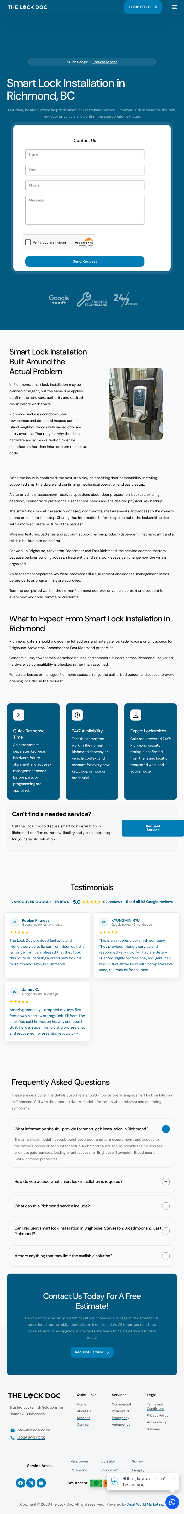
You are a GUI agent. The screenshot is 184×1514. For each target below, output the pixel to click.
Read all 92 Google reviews (149, 901)
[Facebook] (20, 1483)
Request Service (105, 62)
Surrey (137, 1461)
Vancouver (80, 1461)
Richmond (79, 1470)
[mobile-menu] (172, 7)
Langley (138, 1470)
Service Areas (39, 1465)
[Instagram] (30, 1483)
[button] (92, 1143)
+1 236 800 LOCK (143, 7)
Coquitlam (109, 1470)
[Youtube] (41, 1483)
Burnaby (108, 1461)
